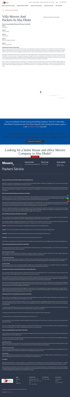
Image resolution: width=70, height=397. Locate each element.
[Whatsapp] (68, 198)
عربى (56, 2)
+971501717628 (53, 95)
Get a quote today (46, 92)
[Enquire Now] (68, 201)
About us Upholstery (36, 2)
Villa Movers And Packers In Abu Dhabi (11, 10)
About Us (30, 2)
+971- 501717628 (45, 379)
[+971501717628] (60, 2)
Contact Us (52, 2)
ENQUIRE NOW (35, 156)
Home (3, 10)
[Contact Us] (68, 196)
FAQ (49, 2)
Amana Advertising (9, 392)
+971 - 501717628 (32, 384)
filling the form (62, 98)
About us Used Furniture (44, 2)
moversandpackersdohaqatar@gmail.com (32, 164)
